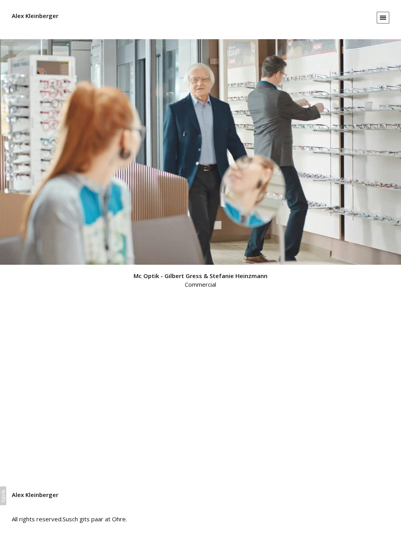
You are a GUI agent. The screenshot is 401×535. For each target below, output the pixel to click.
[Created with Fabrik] (3, 495)
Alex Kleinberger (35, 495)
